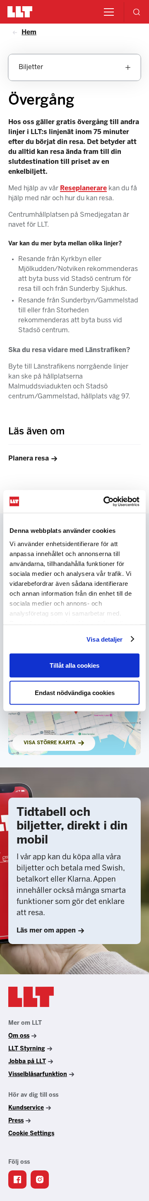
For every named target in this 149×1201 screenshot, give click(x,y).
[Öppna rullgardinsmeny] (127, 67)
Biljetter (31, 67)
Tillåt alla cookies (74, 665)
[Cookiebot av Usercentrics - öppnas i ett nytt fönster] (105, 501)
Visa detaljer (105, 638)
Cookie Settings (31, 1133)
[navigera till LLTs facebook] (17, 1179)
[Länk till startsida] (31, 997)
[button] (107, 12)
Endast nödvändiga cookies (75, 692)
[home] (19, 12)
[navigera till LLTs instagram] (40, 1179)
